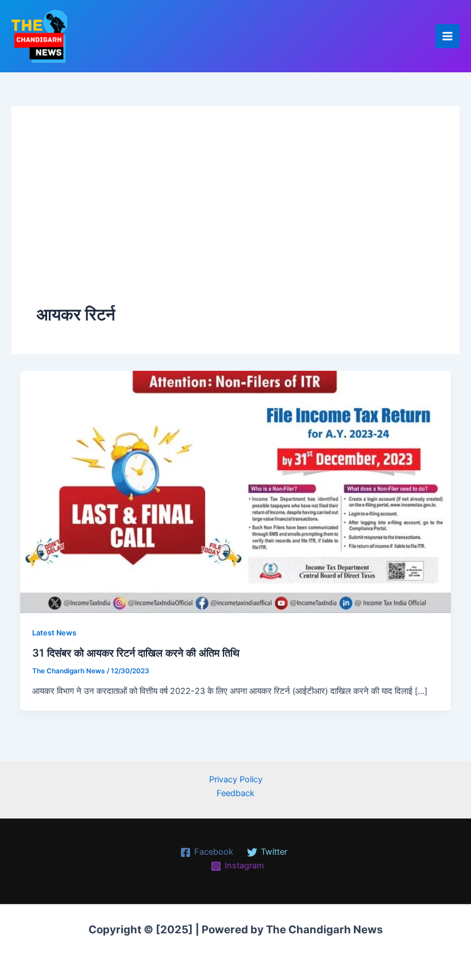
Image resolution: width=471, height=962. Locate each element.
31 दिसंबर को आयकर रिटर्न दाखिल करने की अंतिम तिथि (136, 652)
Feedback (235, 793)
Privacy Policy (235, 779)
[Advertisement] (235, 217)
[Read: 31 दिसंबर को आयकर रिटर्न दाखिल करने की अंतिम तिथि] (235, 491)
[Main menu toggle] (447, 36)
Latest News (54, 633)
